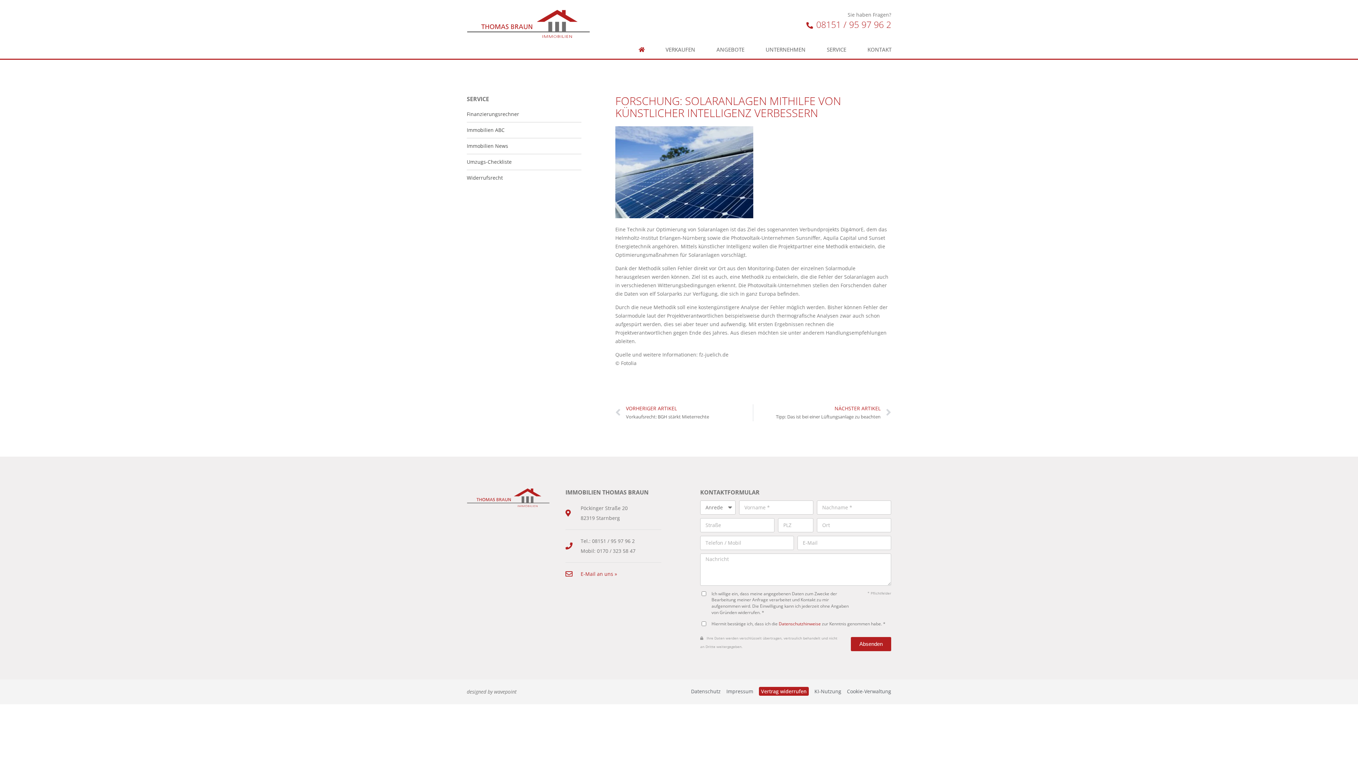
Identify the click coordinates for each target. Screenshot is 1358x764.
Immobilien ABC (486, 130)
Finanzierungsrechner (493, 114)
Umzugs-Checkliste (489, 161)
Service (836, 49)
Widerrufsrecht (485, 177)
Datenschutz (706, 691)
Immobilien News (487, 146)
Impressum (739, 691)
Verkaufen (680, 49)
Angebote (730, 49)
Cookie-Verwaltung (869, 691)
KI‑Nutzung (827, 691)
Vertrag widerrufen (784, 691)
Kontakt (879, 49)
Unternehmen (786, 49)
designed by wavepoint (492, 691)
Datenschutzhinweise (800, 623)
